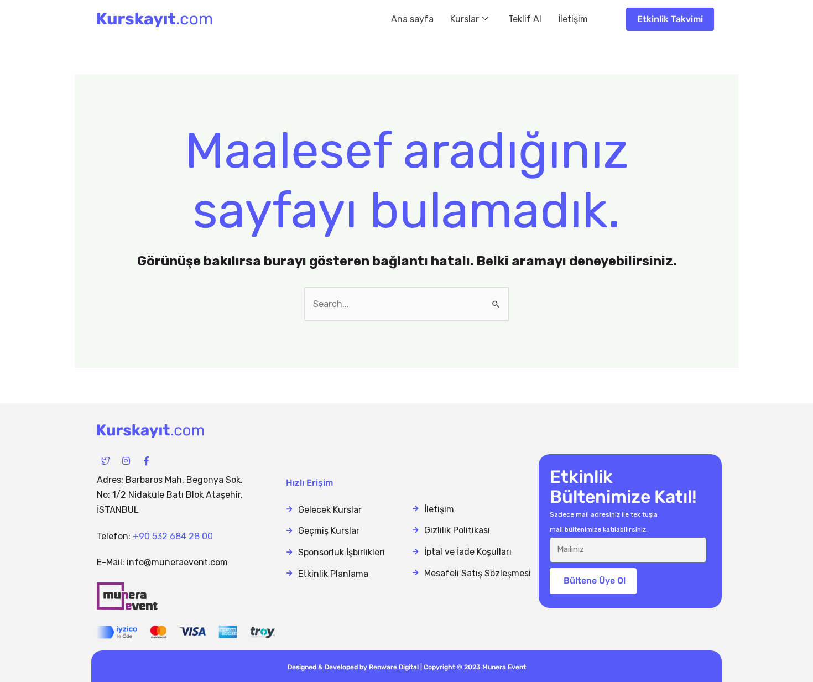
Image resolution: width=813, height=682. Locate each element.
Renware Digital (394, 667)
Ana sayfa (412, 19)
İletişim (573, 19)
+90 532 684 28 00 (173, 536)
